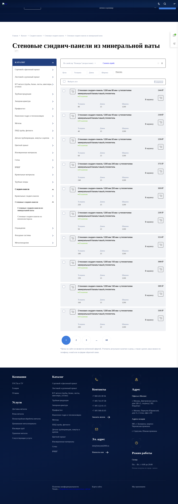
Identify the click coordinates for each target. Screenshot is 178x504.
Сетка (17, 160)
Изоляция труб (18, 428)
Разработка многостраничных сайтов (75, 489)
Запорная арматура (23, 101)
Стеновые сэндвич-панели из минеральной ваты (30, 209)
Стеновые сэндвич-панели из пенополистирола (29, 217)
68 (107, 340)
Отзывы (15, 393)
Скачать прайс (109, 63)
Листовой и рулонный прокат (27, 77)
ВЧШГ (17, 167)
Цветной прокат (21, 145)
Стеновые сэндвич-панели (26, 202)
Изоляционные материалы (26, 152)
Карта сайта (97, 487)
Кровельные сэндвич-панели (27, 196)
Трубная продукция (23, 94)
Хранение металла (19, 433)
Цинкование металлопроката (24, 423)
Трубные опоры (21, 182)
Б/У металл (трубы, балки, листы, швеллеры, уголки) (33, 85)
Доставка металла (19, 409)
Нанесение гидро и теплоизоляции (29, 116)
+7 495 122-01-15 (99, 406)
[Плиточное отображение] (158, 63)
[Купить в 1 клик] (72, 91)
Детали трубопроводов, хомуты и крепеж (32, 138)
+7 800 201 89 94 (99, 396)
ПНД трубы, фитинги (24, 130)
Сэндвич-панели (22, 189)
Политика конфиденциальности (65, 487)
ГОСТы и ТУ (17, 383)
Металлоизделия (22, 243)
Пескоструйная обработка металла (26, 419)
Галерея (15, 388)
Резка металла (18, 414)
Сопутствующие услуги (22, 438)
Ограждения (20, 228)
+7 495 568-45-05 (99, 410)
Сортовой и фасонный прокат (27, 69)
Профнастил (20, 108)
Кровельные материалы (25, 174)
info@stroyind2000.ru (100, 446)
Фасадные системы (23, 235)
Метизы (18, 123)
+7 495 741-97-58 (99, 401)
